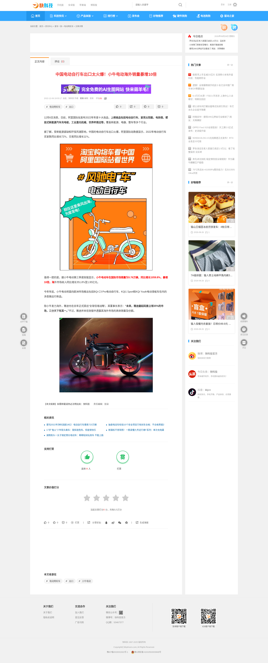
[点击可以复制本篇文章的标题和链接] (104, 98)
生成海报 (144, 522)
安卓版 (71, 5)
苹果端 (82, 5)
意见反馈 (79, 617)
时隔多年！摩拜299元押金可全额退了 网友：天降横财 (210, 119)
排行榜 (111, 16)
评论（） (60, 61)
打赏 (77, 522)
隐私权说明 (48, 617)
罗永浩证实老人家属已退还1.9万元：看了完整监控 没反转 (211, 150)
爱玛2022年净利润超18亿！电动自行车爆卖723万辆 (71, 424)
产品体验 (86, 16)
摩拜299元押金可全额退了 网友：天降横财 (207, 49)
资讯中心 (49, 26)
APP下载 (24, 322)
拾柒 (82, 98)
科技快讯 (59, 16)
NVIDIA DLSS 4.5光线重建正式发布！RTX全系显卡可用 (210, 140)
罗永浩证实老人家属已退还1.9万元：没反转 (207, 41)
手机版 (60, 5)
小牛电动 (85, 581)
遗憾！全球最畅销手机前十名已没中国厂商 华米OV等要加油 (211, 87)
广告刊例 (79, 622)
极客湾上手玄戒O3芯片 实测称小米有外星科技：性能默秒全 (210, 76)
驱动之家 (229, 16)
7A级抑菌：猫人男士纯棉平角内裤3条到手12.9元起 (211, 276)
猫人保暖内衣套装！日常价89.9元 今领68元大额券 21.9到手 (211, 324)
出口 (70, 106)
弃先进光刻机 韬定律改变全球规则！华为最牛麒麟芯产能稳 (211, 161)
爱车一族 (58, 26)
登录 (223, 5)
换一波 (230, 65)
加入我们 (79, 612)
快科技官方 (120, 617)
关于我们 (47, 612)
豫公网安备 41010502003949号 (147, 652)
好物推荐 (158, 16)
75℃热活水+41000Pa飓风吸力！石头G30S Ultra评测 (211, 171)
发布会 (135, 16)
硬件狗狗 (182, 16)
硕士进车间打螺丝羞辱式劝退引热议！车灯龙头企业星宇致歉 (211, 108)
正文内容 (40, 61)
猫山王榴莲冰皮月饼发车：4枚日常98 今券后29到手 (211, 228)
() (101, 98)
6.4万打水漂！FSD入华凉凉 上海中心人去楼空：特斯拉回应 (210, 97)
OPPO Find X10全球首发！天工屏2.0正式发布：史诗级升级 (210, 129)
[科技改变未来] (40, 5)
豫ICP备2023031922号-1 (117, 652)
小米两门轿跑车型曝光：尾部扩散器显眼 (206, 45)
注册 (229, 5)
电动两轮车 (68, 26)
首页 (37, 16)
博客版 (94, 5)
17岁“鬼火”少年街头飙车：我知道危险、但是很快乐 (71, 430)
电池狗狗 (205, 16)
